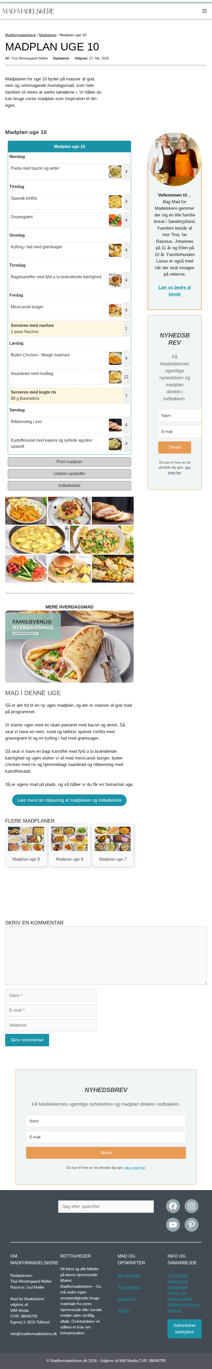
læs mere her (135, 1168)
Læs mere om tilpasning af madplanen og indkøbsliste (69, 800)
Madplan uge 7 (112, 859)
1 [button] (126, 328)
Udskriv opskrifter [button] (69, 473)
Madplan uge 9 (26, 859)
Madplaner (48, 35)
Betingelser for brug (184, 1304)
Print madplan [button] (69, 462)
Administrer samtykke (184, 1328)
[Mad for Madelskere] (28, 11)
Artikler (124, 1310)
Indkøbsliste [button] (69, 485)
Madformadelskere (20, 35)
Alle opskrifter (129, 1275)
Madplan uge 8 (69, 859)
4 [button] (126, 171)
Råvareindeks (129, 1287)
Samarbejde (178, 1287)
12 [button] (126, 377)
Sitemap (174, 1310)
